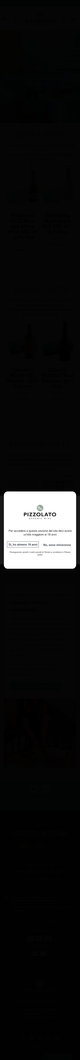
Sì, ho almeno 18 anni (23, 544)
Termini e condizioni (53, 552)
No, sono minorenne (57, 545)
